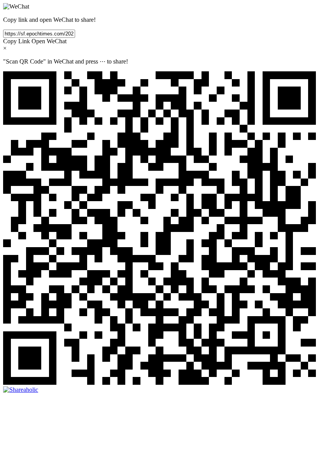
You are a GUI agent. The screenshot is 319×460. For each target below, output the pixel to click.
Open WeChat (49, 41)
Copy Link (16, 41)
